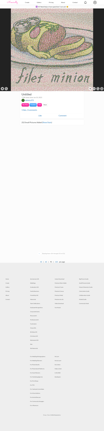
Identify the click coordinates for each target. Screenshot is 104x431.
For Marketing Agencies (36, 377)
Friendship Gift (34, 295)
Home (7, 279)
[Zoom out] (94, 88)
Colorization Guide (84, 291)
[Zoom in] (90, 88)
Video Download (59, 303)
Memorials (33, 299)
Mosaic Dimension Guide (85, 287)
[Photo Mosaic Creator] (12, 2)
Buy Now (25, 105)
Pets (31, 344)
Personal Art (33, 315)
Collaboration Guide (84, 295)
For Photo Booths (35, 364)
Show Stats (47, 122)
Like (40, 115)
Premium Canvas (59, 291)
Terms (48, 415)
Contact (75, 2)
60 (46, 262)
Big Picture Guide (83, 279)
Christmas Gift (34, 336)
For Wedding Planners (36, 360)
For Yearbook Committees (37, 389)
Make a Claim (58, 369)
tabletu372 (29, 100)
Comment (63, 115)
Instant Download (59, 279)
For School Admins (35, 393)
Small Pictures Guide (84, 283)
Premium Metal (59, 295)
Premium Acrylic (59, 299)
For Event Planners (35, 373)
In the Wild (57, 373)
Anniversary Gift (34, 279)
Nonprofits (33, 328)
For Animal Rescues (35, 397)
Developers (58, 377)
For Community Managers (37, 401)
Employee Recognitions (36, 307)
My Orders (57, 364)
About (63, 2)
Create (27, 2)
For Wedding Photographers (37, 356)
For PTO (32, 385)
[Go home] (98, 88)
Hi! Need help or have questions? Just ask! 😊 (53, 7)
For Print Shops (34, 381)
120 (56, 262)
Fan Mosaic (58, 307)
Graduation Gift (34, 287)
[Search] (6, 88)
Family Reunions (34, 291)
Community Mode (84, 303)
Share (45, 105)
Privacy (45, 415)
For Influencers (34, 405)
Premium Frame (59, 287)
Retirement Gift (34, 340)
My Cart (57, 356)
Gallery (39, 2)
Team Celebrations (35, 303)
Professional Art (34, 320)
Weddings (33, 283)
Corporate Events (35, 311)
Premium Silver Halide (60, 283)
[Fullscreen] (101, 88)
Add (39, 105)
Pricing (51, 2)
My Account (58, 360)
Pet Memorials (34, 348)
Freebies (33, 105)
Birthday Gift (33, 332)
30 (41, 262)
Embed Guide (82, 299)
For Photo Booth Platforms (37, 369)
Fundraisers (33, 324)
